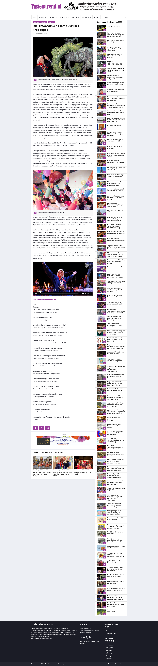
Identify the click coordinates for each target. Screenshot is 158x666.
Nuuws (41, 17)
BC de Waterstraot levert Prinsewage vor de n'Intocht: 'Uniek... (115, 183)
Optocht (63, 17)
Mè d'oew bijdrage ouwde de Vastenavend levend (116, 190)
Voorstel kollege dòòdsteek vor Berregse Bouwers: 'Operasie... (115, 468)
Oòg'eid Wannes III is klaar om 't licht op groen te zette (62, 474)
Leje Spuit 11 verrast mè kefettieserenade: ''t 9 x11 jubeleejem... (115, 604)
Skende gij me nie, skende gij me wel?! (115, 611)
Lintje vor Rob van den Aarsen (114, 126)
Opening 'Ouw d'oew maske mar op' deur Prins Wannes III (115, 289)
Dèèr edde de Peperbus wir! (115, 211)
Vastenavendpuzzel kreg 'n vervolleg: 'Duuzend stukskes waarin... (115, 526)
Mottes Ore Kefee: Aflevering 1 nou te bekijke (116, 239)
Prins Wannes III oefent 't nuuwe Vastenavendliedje (116, 232)
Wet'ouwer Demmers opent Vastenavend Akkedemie (114, 48)
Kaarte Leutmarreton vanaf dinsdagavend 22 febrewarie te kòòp (115, 226)
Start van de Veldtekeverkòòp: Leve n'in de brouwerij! (116, 440)
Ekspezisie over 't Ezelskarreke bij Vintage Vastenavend (115, 204)
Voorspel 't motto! (113, 26)
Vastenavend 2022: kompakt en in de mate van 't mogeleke (115, 397)
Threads (109, 659)
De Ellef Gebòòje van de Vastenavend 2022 (115, 140)
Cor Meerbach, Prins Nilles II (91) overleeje (116, 90)
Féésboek (109, 645)
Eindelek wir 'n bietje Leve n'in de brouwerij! (115, 353)
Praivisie (111, 664)
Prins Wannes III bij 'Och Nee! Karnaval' (115, 296)
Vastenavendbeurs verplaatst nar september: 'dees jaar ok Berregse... (116, 105)
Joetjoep (109, 650)
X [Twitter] (109, 653)
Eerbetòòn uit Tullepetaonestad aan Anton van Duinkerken (114, 63)
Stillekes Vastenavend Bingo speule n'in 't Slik (114, 303)
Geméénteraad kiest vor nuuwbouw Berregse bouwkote (115, 376)
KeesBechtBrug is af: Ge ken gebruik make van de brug (115, 112)
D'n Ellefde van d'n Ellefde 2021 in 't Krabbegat (56, 28)
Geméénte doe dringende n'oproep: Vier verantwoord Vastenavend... (116, 368)
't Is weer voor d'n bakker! (116, 267)
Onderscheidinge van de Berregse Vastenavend (115, 83)
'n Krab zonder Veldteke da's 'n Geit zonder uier (115, 389)
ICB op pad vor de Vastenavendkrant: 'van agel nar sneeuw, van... (115, 254)
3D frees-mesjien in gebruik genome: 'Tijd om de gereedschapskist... (115, 34)
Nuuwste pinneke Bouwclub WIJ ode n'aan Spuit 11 (115, 454)
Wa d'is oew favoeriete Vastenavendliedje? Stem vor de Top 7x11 (115, 433)
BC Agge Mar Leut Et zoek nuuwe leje (115, 41)
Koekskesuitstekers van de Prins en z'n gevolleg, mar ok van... (116, 155)
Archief (74, 17)
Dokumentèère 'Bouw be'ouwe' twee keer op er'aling (114, 426)
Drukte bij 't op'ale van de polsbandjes (115, 582)
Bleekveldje (51, 22)
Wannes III (43, 22)
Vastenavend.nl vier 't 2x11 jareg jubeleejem (115, 518)
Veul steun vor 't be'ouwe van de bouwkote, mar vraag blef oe (115, 404)
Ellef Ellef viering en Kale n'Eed (82, 473)
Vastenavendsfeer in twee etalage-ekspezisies (116, 282)
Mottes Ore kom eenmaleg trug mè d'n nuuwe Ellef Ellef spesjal (115, 597)
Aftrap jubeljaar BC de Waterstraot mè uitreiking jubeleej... (116, 56)
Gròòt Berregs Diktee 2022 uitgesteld (116, 489)
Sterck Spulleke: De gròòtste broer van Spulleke (113, 418)
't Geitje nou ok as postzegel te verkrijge (114, 540)
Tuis (34, 17)
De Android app (111, 634)
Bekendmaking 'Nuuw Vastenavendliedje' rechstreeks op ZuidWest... (116, 275)
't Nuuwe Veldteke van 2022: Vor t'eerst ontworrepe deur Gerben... (116, 554)
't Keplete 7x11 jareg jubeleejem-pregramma (115, 561)
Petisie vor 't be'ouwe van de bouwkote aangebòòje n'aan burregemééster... (116, 411)
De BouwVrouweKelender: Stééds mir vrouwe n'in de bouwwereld (115, 482)
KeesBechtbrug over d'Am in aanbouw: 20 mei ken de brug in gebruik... (116, 119)
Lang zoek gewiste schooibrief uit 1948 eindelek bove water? (114, 475)
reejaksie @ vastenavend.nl (42, 638)
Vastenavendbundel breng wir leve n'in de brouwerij (114, 318)
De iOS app (109, 631)
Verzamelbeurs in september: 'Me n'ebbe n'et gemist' (115, 77)
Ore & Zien (85, 17)
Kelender (52, 17)
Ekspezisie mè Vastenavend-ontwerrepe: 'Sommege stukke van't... (116, 311)
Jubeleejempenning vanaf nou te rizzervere (116, 547)
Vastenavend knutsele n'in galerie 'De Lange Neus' (116, 360)
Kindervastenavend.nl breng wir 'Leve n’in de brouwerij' (114, 339)
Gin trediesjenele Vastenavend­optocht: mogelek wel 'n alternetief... (114, 497)
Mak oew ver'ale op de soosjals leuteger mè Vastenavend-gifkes (114, 219)
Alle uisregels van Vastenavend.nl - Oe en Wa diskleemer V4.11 (89, 630)
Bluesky (108, 656)
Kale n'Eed (36, 22)
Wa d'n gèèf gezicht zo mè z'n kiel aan (116, 168)
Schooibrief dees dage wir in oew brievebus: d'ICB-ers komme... (116, 332)
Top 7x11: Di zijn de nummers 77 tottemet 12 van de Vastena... (115, 325)
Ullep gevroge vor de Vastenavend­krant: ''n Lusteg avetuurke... (114, 512)
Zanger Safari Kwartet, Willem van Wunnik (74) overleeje (115, 133)
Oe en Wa (105, 17)
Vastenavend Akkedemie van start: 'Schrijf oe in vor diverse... (116, 70)
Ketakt (96, 17)
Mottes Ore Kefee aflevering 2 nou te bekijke (116, 161)
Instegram (109, 648)
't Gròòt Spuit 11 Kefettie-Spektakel (115, 533)
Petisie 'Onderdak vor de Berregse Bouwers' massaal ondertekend (115, 461)
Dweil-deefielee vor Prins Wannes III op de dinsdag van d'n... (115, 197)
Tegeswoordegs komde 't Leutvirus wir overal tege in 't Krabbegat (116, 247)
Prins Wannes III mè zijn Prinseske (115, 147)
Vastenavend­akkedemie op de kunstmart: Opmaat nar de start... (116, 98)
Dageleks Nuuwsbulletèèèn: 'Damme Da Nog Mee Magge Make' (116, 346)
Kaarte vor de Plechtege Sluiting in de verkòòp (115, 175)
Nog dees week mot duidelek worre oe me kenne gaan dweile (114, 383)
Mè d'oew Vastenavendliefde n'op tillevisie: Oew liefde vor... (115, 447)
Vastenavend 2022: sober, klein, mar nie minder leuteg (42, 474)
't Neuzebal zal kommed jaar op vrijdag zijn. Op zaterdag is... (115, 569)
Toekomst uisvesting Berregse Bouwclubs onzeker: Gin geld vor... (114, 505)
